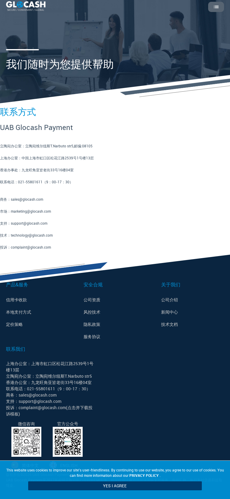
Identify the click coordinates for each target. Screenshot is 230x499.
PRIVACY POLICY (144, 475)
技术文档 (169, 324)
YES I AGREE (115, 486)
